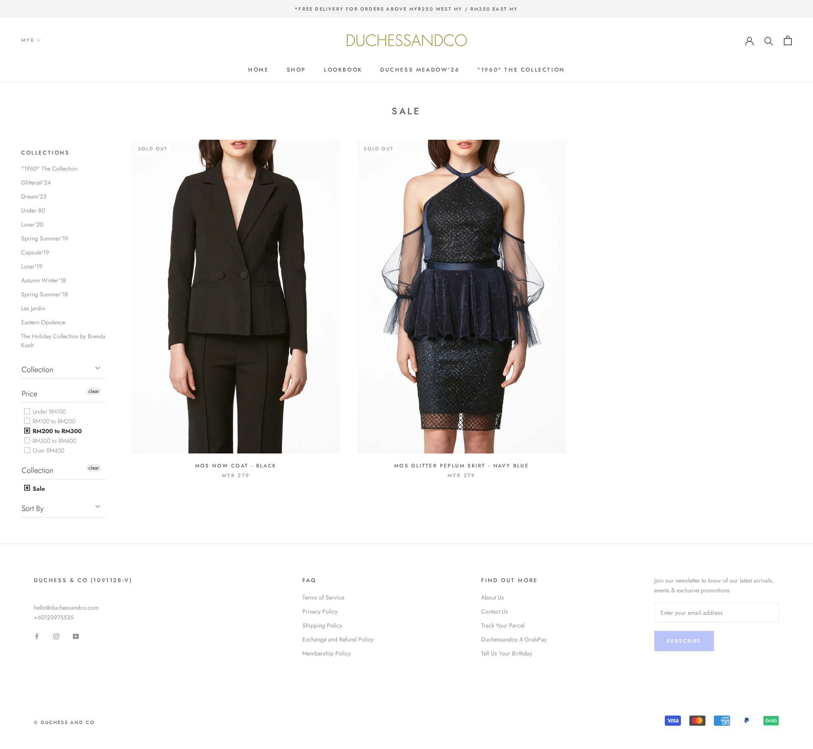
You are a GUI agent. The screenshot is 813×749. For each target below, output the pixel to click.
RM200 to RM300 (56, 431)
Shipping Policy (322, 625)
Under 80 (33, 210)
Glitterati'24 (36, 182)
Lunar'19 (31, 266)
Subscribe (684, 641)
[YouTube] (76, 636)
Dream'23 (34, 196)
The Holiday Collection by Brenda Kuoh (63, 340)
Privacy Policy (319, 611)
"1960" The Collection (521, 70)
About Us (492, 597)
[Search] (768, 40)
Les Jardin (33, 308)
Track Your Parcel (503, 625)
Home (258, 70)
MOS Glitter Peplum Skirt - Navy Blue (461, 466)
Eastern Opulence (43, 322)
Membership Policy (326, 653)
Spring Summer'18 (44, 294)
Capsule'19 (35, 252)
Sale (38, 488)
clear (93, 391)
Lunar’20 (32, 224)
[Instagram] (56, 636)
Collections (45, 153)
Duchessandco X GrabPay (514, 639)
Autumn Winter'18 (43, 280)
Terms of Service (323, 597)
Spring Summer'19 (44, 238)
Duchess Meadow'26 (419, 70)
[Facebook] (37, 636)
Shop (296, 70)
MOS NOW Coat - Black (236, 466)
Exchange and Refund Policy (337, 639)
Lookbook (343, 70)
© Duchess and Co (64, 722)
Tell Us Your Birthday (506, 653)
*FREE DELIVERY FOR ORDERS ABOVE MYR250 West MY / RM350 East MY (406, 9)
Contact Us (494, 611)
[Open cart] (788, 40)
